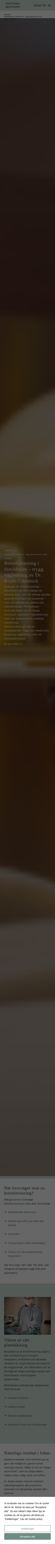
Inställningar (27, 1528)
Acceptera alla (27, 1536)
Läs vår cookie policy (31, 1519)
